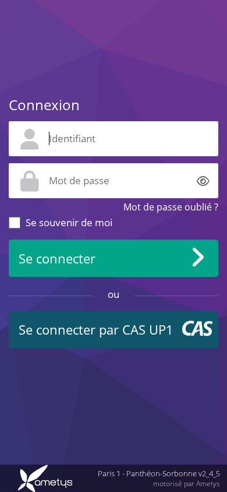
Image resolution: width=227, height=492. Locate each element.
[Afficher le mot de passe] (203, 180)
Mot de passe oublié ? (170, 207)
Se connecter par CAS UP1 (96, 329)
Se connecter (57, 258)
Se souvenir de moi (69, 222)
